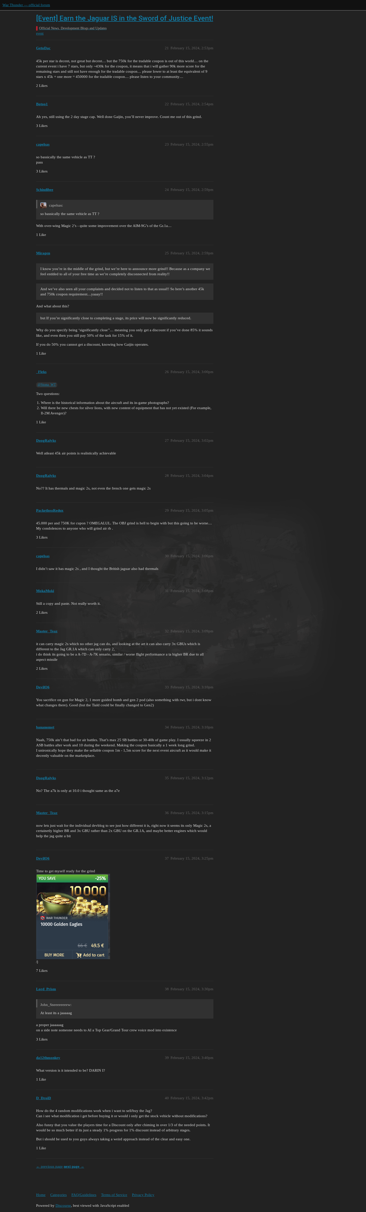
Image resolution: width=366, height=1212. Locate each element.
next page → (74, 1166)
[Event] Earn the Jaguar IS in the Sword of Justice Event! (124, 18)
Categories (58, 1195)
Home (41, 1195)
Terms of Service (114, 1195)
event (40, 33)
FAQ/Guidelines (83, 1195)
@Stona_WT (47, 384)
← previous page (49, 1166)
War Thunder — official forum (26, 5)
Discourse (63, 1206)
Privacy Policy (143, 1195)
